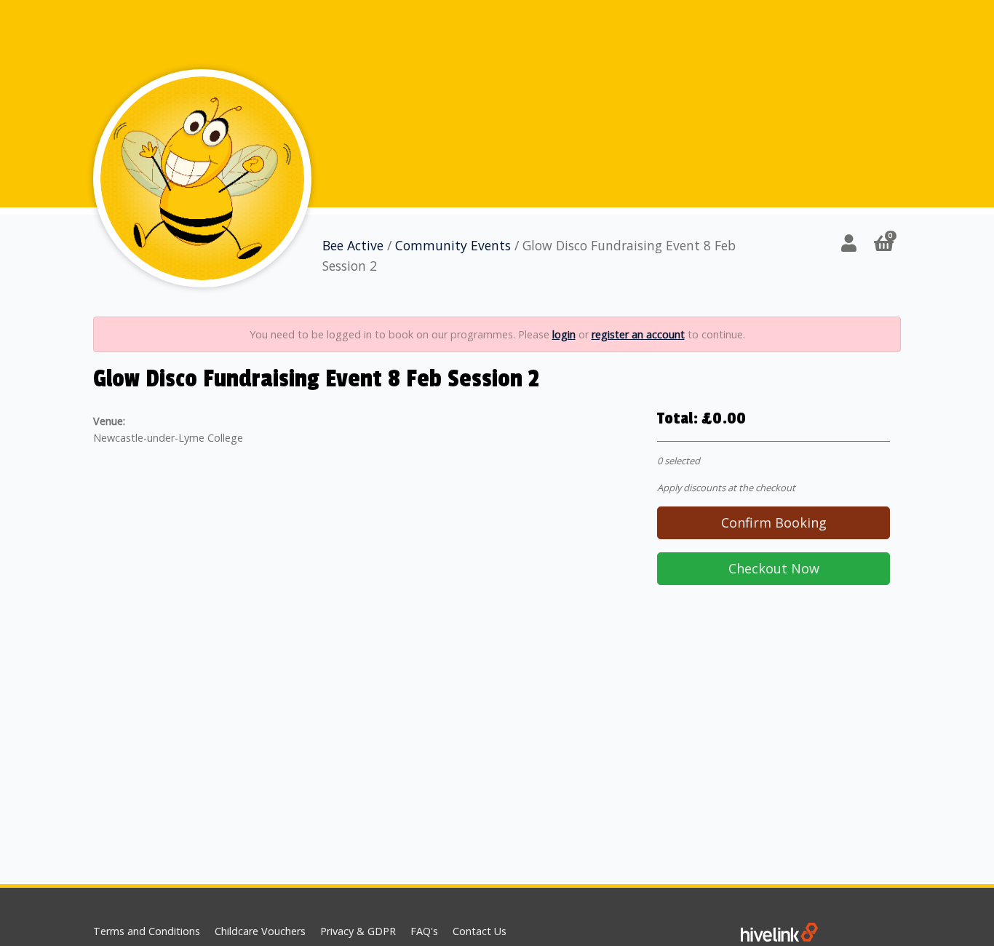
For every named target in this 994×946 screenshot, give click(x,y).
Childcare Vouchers (260, 931)
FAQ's (424, 931)
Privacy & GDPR (358, 931)
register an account (638, 334)
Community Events (453, 245)
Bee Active (352, 245)
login (564, 334)
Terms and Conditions (146, 931)
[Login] (849, 242)
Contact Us (479, 931)
